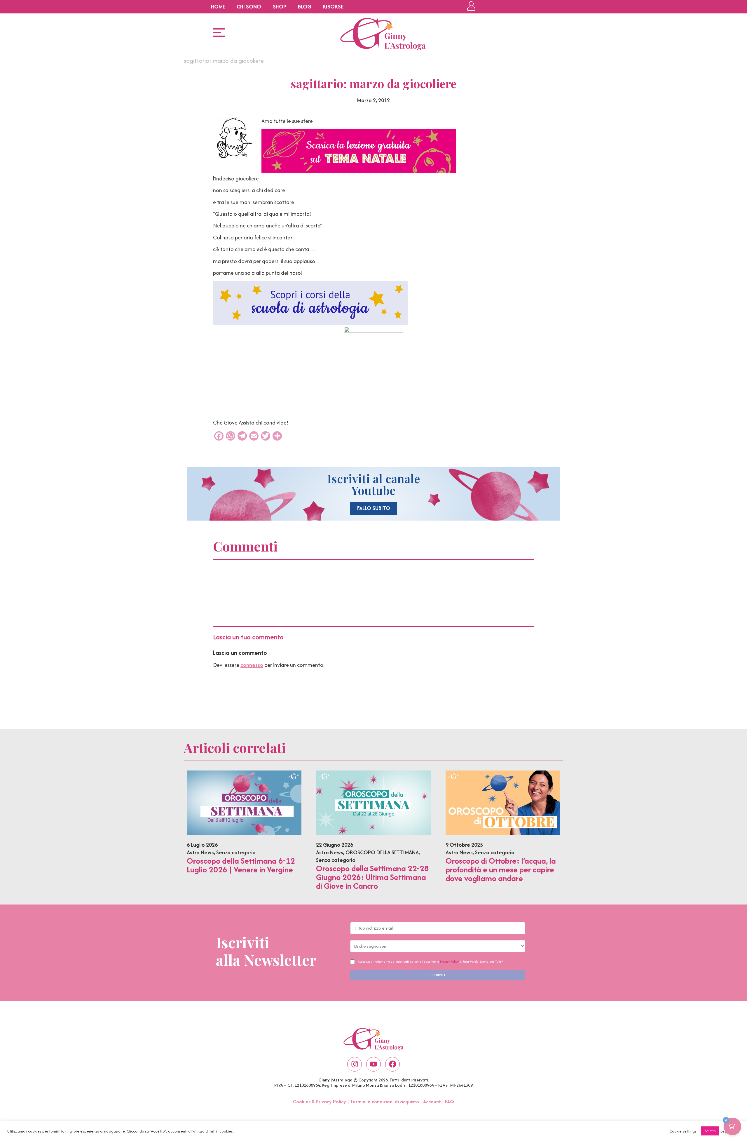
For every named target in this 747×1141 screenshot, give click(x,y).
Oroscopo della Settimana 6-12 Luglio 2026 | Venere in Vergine (241, 865)
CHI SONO (249, 7)
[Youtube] (373, 1064)
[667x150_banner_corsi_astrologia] (310, 323)
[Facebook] (392, 1064)
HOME (218, 7)
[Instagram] (354, 1064)
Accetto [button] (709, 1130)
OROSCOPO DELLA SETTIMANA (382, 852)
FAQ (449, 1101)
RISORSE (333, 7)
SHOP (279, 7)
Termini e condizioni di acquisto (384, 1101)
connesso (251, 665)
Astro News (200, 852)
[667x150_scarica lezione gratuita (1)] (358, 171)
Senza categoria (236, 852)
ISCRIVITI (438, 975)
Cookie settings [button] (683, 1131)
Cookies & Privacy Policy (319, 1101)
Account (432, 1101)
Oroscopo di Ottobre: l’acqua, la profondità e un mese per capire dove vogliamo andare (501, 869)
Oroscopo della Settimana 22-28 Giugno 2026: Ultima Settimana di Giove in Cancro (372, 877)
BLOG (304, 7)
